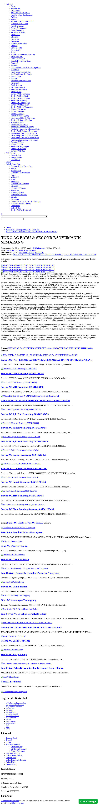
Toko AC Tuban (17, 144)
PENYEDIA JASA (26, 253)
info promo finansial (12, 714)
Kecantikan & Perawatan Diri (22, 21)
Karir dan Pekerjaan (18, 188)
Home (8, 227)
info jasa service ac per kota (14, 707)
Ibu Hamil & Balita (18, 32)
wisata (8, 728)
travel (7, 727)
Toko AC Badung (18, 114)
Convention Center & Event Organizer (25, 68)
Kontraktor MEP (17, 122)
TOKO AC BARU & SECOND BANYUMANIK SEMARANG (31, 232)
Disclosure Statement (19, 749)
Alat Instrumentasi (18, 87)
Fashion (14, 17)
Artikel (13, 168)
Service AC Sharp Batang (14, 654)
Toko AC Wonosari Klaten (14, 546)
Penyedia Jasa (16, 92)
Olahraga (14, 37)
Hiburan (14, 46)
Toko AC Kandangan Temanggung (18, 600)
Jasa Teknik (15, 11)
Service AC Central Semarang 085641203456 (23, 455)
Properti (14, 65)
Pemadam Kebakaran (19, 89)
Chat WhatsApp (88, 801)
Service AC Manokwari (20, 105)
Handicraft (15, 83)
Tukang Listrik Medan (19, 125)
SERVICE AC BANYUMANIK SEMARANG (24, 468)
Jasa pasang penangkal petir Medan (24, 140)
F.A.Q (8, 742)
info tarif (8, 719)
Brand (8, 162)
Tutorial (9, 740)
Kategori (9, 4)
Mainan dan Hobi (17, 192)
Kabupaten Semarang (15, 250)
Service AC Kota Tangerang (22, 107)
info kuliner (9, 710)
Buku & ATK (16, 50)
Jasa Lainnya (16, 76)
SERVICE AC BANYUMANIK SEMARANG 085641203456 (38, 255)
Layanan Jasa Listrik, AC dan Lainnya (25, 201)
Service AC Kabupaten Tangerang (24, 131)
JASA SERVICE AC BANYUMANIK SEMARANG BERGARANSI (35, 400)
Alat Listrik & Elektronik (20, 13)
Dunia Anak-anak (17, 30)
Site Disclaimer (16, 747)
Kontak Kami (11, 764)
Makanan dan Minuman (20, 184)
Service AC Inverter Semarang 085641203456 (24, 427)
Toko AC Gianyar (18, 111)
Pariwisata (15, 41)
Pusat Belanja (16, 155)
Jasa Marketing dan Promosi (21, 15)
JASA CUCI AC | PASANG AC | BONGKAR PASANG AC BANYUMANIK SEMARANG (46, 360)
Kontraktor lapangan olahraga (22, 127)
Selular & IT (15, 35)
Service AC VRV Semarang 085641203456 (22, 373)
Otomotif (14, 63)
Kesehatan (15, 39)
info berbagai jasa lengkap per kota (16, 703)
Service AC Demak (18, 149)
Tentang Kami (11, 738)
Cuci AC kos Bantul (11, 681)
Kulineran (14, 19)
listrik (7, 725)
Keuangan (15, 199)
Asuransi (14, 78)
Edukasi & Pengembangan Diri (23, 54)
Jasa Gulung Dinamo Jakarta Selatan (25, 138)
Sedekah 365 (16, 208)
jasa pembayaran (10, 721)
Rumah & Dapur (17, 26)
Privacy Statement (18, 751)
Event (13, 6)
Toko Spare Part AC (23, 230)
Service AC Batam (18, 151)
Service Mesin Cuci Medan (21, 120)
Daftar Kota (15, 160)
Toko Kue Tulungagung (20, 116)
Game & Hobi (16, 48)
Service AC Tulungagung (20, 103)
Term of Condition (13, 744)
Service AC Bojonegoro (20, 146)
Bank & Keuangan (18, 59)
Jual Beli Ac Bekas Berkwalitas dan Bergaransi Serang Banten (32, 668)
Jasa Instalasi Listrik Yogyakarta (23, 118)
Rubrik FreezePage (13, 164)
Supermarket (15, 8)
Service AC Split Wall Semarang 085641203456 (25, 441)
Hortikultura (15, 206)
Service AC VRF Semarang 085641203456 (22, 387)
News (13, 175)
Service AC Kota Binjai (20, 96)
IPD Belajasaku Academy (21, 203)
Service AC (10, 230)
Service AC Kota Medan (20, 94)
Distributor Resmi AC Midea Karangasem (22, 532)
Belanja (14, 197)
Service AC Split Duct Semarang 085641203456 (25, 414)
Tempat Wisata (16, 157)
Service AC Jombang (19, 100)
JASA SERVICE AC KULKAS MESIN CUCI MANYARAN (31, 627)
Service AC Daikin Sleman (14, 586)
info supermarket (11, 718)
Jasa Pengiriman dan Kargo (21, 74)
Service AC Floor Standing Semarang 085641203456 (27, 509)
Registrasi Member (13, 753)
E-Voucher (15, 70)
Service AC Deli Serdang (20, 98)
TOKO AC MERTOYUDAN (15, 641)
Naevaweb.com (18, 803)
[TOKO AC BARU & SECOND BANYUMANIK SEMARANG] (27, 265)
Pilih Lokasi (10, 153)
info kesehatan (10, 708)
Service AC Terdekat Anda (21, 210)
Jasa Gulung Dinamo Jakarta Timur (24, 135)
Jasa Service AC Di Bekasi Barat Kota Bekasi (23, 614)
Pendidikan (15, 182)
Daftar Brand (11, 758)
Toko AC (36, 230)
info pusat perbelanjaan (12, 716)
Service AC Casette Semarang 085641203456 (23, 482)
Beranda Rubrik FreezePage (21, 166)
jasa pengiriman (10, 723)
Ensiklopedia (16, 171)
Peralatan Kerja (17, 57)
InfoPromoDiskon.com (10, 801)
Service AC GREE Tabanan (15, 559)
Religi (13, 52)
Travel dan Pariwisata (19, 195)
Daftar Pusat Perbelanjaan (16, 760)
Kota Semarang (30, 250)
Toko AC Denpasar (18, 109)
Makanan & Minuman (19, 24)
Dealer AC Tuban (17, 142)
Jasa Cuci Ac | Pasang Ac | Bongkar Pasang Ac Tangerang (30, 573)
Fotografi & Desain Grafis (21, 81)
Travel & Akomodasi (19, 43)
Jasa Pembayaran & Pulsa (20, 72)
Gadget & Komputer (19, 28)
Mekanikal (15, 177)
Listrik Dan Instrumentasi (20, 173)
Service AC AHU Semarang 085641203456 (22, 495)
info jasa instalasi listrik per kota (15, 705)
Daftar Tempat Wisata (14, 755)
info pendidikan (10, 712)
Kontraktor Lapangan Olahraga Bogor (25, 129)
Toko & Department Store (21, 61)
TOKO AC (39, 253)
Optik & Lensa (16, 85)
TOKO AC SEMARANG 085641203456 (80, 255)
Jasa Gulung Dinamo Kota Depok (24, 133)
